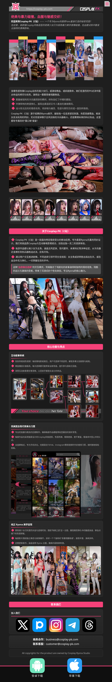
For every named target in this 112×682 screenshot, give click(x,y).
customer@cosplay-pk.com (62, 644)
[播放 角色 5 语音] (61, 207)
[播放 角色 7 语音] (84, 207)
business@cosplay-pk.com (62, 639)
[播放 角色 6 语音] (73, 207)
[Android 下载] (37, 665)
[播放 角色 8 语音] (96, 207)
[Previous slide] (17, 484)
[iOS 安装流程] (74, 665)
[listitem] (23, 625)
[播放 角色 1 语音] (15, 207)
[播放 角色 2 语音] (27, 207)
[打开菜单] (107, 3)
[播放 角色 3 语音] (38, 207)
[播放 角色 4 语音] (50, 207)
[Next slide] (95, 484)
